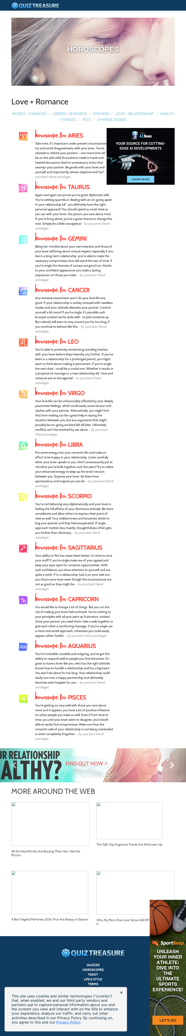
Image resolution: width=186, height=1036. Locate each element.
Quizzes (93, 965)
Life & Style (93, 979)
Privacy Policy (68, 1022)
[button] (14, 765)
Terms (93, 984)
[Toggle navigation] (172, 2)
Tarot (93, 975)
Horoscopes (93, 970)
